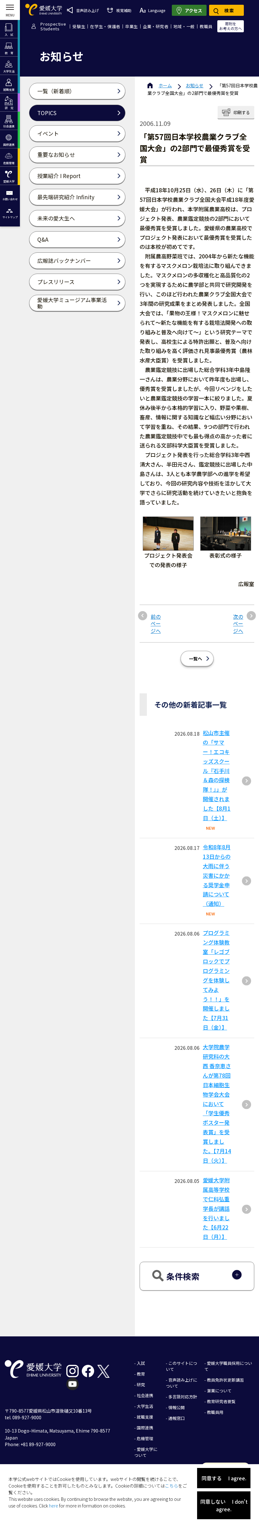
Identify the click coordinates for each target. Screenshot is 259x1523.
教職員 (206, 26)
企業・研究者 (156, 26)
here (53, 1505)
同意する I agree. (224, 1478)
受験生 (78, 26)
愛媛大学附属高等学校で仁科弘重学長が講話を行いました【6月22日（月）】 (216, 1208)
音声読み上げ (87, 10)
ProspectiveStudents (53, 26)
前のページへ (156, 623)
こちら (171, 1486)
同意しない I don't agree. (224, 1505)
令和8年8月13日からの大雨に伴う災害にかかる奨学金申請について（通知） (217, 875)
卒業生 (131, 26)
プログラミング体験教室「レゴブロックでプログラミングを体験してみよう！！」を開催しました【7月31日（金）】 (216, 980)
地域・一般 (184, 26)
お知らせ (194, 85)
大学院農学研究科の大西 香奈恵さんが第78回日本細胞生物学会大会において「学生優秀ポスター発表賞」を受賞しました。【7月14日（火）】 (217, 1103)
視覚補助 (123, 10)
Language (156, 10)
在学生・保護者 (105, 26)
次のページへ (238, 623)
